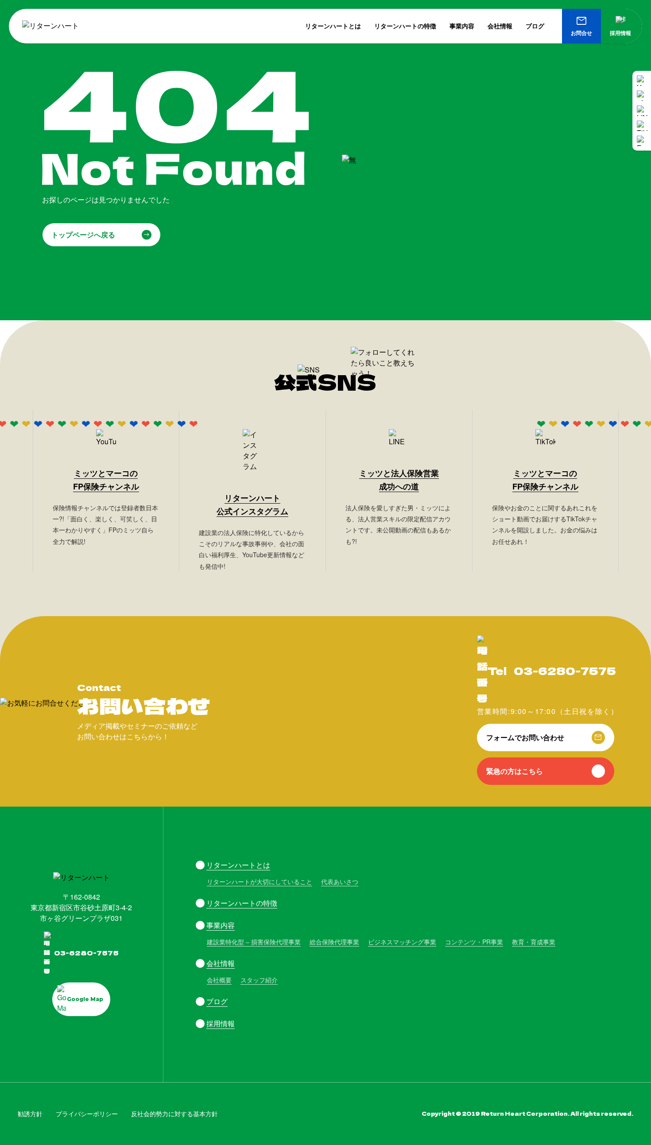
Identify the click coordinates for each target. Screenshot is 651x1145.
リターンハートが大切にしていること (259, 881)
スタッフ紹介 (259, 979)
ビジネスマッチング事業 (402, 941)
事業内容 (462, 25)
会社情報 (500, 25)
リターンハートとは (333, 25)
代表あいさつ (339, 881)
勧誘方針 (30, 1113)
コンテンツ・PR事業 (474, 941)
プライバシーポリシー (87, 1113)
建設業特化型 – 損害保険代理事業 (254, 941)
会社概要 (219, 979)
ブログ (535, 25)
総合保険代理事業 (334, 941)
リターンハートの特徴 (405, 25)
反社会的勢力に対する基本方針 (174, 1113)
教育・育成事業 (533, 941)
